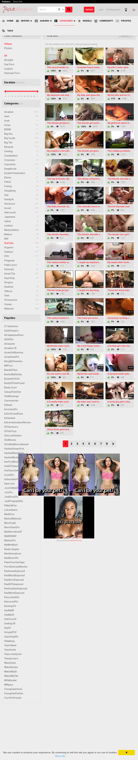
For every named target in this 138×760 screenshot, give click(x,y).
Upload (89, 9)
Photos (8, 48)
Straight (8, 60)
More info (60, 756)
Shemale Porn (12, 73)
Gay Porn (9, 64)
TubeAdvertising (75, 540)
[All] (61, 9)
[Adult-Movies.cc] (19, 9)
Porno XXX (17, 2)
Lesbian (8, 68)
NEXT (113, 443)
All (5, 55)
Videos (8, 44)
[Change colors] (126, 10)
